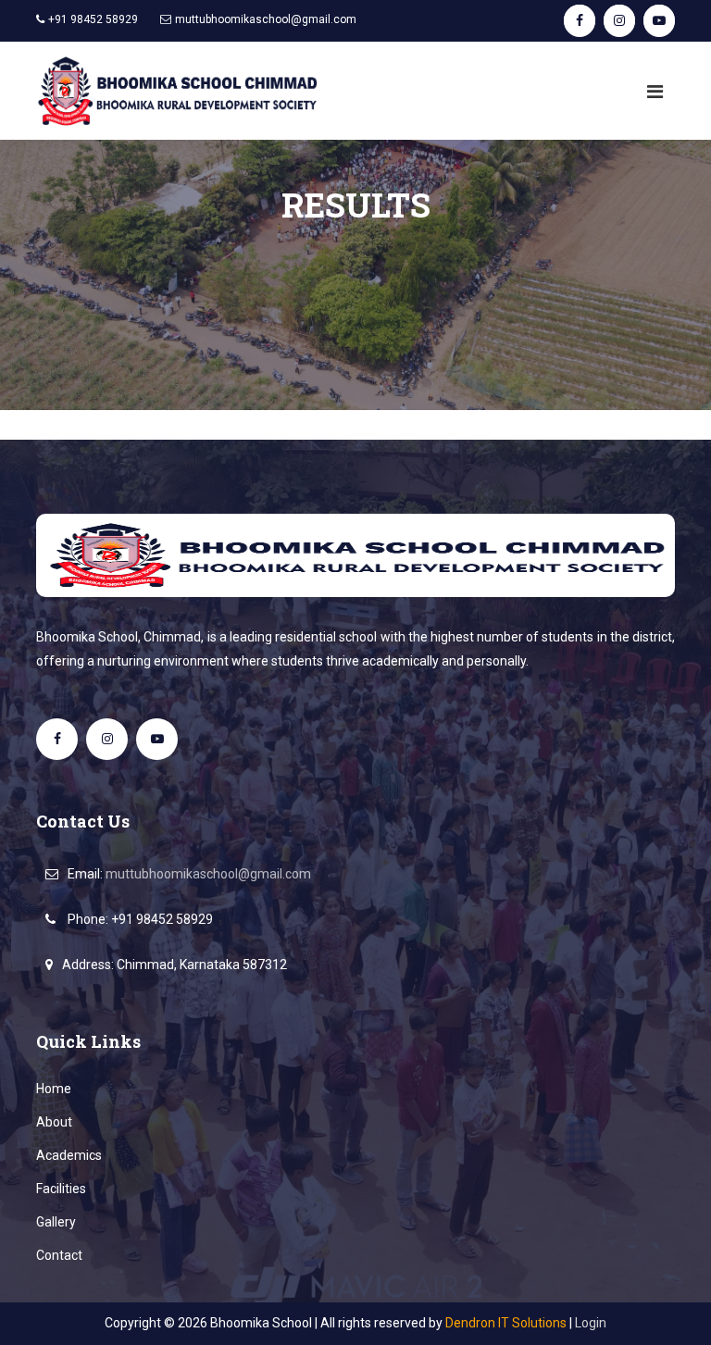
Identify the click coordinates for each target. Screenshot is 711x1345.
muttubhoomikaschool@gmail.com (265, 19)
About (54, 1122)
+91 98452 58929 (162, 919)
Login (590, 1322)
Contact (59, 1255)
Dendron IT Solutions (506, 1322)
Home (53, 1088)
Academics (69, 1155)
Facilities (61, 1188)
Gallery (56, 1221)
